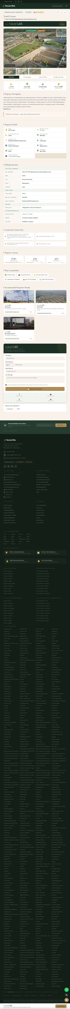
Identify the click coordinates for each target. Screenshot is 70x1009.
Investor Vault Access (51, 489)
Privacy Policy (51, 522)
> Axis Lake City (38, 780)
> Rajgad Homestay (55, 871)
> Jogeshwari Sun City (8, 677)
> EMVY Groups (7, 921)
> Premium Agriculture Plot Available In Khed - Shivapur (27, 765)
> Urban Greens (7, 801)
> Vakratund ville (54, 816)
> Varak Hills (38, 938)
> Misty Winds (7, 653)
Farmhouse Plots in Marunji (42, 578)
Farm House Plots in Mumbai (42, 603)
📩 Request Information (35, 389)
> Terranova (53, 902)
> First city (6, 710)
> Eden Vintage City (39, 689)
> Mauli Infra (38, 931)
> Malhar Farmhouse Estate (41, 873)
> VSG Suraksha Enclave (24, 816)
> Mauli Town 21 (54, 878)
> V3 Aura (6, 789)
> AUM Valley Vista (39, 787)
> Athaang (6, 705)
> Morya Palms (7, 926)
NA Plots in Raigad (8, 623)
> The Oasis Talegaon (24, 756)
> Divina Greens (7, 696)
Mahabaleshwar (22, 539)
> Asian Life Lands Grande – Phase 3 (43, 935)
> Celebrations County (8, 799)
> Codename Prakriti (23, 914)
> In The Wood (7, 880)
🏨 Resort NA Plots (19, 489)
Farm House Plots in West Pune (43, 610)
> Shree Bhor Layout (39, 852)
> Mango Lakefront (23, 885)
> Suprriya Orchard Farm (40, 648)
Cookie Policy (43, 995)
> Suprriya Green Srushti (56, 979)
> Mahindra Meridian (24, 744)
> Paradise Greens (39, 660)
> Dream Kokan (7, 986)
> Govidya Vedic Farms (40, 871)
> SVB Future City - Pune (56, 732)
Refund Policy (34, 995)
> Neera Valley (7, 832)
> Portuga (37, 672)
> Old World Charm (55, 813)
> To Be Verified (54, 947)
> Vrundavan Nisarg (39, 955)
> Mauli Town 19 (7, 897)
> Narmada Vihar (55, 883)
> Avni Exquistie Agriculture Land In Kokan (43, 777)
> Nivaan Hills (38, 712)
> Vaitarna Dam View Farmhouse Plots (27, 955)
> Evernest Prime (54, 705)
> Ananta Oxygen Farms (9, 957)
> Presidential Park (23, 657)
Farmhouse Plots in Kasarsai (42, 573)
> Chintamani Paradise (9, 792)
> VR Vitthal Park (39, 854)
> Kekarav (21, 681)
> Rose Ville (37, 971)
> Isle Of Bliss (22, 840)
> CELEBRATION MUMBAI (24, 736)
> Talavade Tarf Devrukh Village (58, 806)
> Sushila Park (38, 698)
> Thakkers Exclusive (24, 923)
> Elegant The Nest (23, 696)
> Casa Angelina (7, 732)
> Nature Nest (22, 849)
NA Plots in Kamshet (8, 615)
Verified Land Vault (51, 474)
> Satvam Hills (22, 665)
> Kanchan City (7, 689)
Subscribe (60, 425)
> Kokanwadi (22, 705)
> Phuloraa (53, 825)
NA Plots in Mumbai (8, 603)
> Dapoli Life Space (55, 712)
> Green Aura (6, 830)
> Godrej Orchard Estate (40, 967)
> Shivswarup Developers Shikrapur (27, 847)
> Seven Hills (6, 907)
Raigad (5, 539)
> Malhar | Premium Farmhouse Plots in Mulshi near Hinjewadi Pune (59, 828)
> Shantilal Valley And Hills (25, 777)
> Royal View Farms (23, 684)
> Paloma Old (22, 633)
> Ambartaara (22, 863)
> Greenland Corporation (24, 693)
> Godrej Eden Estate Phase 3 (25, 909)
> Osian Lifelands (55, 686)
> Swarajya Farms (55, 729)
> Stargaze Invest (7, 911)
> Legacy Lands (38, 899)
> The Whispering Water (9, 669)
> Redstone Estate (39, 720)
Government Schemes (19, 520)
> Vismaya (37, 729)
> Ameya (53, 808)
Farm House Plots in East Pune (43, 608)
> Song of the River (39, 950)
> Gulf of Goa (54, 962)
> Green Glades (38, 902)
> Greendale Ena (7, 717)
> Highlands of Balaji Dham (57, 964)
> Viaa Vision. (54, 708)
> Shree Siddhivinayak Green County (59, 760)
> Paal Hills (21, 801)
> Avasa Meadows (55, 744)
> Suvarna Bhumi (55, 679)
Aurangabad (6, 541)
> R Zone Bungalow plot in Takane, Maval (27, 782)
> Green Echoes (38, 914)
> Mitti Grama (7, 691)
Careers (51, 517)
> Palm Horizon (38, 705)
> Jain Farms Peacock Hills (25, 844)
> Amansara (6, 631)
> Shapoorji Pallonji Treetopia (41, 866)
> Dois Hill (21, 727)
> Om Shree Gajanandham (57, 897)
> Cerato (21, 928)
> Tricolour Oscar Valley (56, 698)
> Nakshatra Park (7, 916)
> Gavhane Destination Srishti (57, 852)
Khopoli (20, 541)
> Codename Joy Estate (24, 916)
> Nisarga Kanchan (23, 638)
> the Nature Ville (23, 818)
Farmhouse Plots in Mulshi (42, 571)
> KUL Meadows (54, 849)
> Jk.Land (6, 806)
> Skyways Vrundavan (56, 789)
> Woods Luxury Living (40, 895)
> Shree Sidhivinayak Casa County (11, 679)
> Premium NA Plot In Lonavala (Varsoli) (11, 770)
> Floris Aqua (6, 648)
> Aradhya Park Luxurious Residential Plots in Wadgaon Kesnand (43, 775)
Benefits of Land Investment (51, 484)
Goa (20, 536)
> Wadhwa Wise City (55, 890)
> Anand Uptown (55, 777)
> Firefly (5, 748)
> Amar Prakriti (7, 638)
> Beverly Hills (7, 780)
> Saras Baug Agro (55, 945)
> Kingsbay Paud (23, 629)
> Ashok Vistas (38, 909)
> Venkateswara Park (24, 753)
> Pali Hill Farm (22, 669)
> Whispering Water (39, 669)
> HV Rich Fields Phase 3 (24, 698)
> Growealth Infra (23, 878)
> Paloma (6, 657)
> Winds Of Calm (7, 693)
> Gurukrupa (22, 880)
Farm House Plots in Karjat (42, 615)
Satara (12, 539)
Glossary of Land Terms (19, 522)
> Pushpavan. (7, 712)
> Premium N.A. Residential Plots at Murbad (11, 904)
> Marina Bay (38, 945)
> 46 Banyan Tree (7, 629)
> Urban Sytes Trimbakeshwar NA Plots (11, 947)
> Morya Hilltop (7, 945)
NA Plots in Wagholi (8, 571)
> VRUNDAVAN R (54, 899)
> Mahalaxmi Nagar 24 (56, 835)
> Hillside (21, 717)
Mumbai (13, 534)
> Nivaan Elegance (39, 686)
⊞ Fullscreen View (58, 77)
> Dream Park (54, 950)
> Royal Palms (7, 887)
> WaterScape (38, 832)
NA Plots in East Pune (8, 610)
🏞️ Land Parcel (19, 497)
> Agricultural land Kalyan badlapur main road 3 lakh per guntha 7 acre (27, 811)
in (15, 1)
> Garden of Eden (7, 988)
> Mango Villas (54, 629)
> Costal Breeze (7, 760)
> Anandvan (54, 665)
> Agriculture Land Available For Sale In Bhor (59, 748)
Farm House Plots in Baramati (43, 605)
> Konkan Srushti (39, 736)
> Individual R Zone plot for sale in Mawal (27, 768)
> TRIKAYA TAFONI (39, 859)
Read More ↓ (7, 109)
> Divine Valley (38, 943)
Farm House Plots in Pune (42, 600)
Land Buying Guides (19, 510)
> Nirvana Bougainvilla (9, 890)
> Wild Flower (22, 899)
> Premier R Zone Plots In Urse (57, 772)
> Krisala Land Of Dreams (41, 844)
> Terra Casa (22, 820)
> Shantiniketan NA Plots (40, 653)
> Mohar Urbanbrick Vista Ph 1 (10, 849)
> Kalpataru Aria (7, 736)
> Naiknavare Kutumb (40, 744)
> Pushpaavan (54, 823)
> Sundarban (6, 741)
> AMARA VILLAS (7, 734)
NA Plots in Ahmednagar (9, 608)
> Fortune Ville (22, 974)
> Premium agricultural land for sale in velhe (11, 765)
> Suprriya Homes (23, 648)
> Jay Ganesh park (8, 818)
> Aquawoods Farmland (56, 794)
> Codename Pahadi (39, 811)
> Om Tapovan (7, 842)
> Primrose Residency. (55, 780)
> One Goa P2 (6, 775)
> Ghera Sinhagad (55, 741)
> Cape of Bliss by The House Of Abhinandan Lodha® (43, 801)
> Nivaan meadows (8, 816)
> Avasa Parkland (55, 784)
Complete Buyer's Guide (51, 477)
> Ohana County (54, 653)
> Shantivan (22, 808)
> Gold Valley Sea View (56, 696)
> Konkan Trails (7, 703)
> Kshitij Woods (7, 698)
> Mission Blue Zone (23, 959)
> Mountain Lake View (56, 969)
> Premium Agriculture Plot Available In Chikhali (11, 763)
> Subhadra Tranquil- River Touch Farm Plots (43, 837)
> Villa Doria (22, 859)
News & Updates (19, 505)
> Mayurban (6, 866)
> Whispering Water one (56, 669)
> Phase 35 (53, 751)
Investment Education (19, 512)
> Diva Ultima (38, 789)
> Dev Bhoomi (38, 880)
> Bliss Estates (38, 796)
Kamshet (13, 543)
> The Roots (53, 952)
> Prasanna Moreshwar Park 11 (10, 837)
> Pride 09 (21, 679)
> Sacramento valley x (8, 729)
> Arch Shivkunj (22, 981)
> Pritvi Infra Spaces (8, 952)
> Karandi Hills (7, 681)
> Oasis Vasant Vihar (24, 883)
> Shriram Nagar (7, 955)
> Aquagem (53, 636)
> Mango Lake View (23, 720)
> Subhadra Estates (55, 921)
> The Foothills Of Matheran (57, 693)
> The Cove (37, 799)
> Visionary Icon (7, 672)
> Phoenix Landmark (55, 923)
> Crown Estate (38, 657)
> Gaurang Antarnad (24, 708)
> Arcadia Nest (22, 938)
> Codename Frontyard (56, 657)
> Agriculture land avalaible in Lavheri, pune (43, 748)
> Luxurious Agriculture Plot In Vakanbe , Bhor (59, 770)
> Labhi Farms (38, 655)
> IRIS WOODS (7, 859)
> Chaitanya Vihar (23, 732)
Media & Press (51, 520)
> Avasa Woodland (8, 746)
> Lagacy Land (7, 813)
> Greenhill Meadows (8, 811)
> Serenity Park (7, 720)
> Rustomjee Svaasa (39, 957)
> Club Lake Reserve (39, 986)
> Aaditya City (38, 828)
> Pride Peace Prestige (55, 832)
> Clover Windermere (55, 689)
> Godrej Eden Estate (8, 674)
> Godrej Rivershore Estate (56, 885)
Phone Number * (9, 362)
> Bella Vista (6, 684)
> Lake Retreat (7, 744)
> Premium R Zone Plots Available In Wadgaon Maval (27, 772)
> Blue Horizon (22, 926)
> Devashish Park (55, 974)
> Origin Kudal (22, 969)
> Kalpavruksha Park (55, 792)
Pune (5, 534)
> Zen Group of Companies (57, 931)
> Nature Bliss (54, 746)
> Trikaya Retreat (54, 859)
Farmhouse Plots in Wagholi (42, 581)
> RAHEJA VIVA (7, 633)
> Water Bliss (54, 691)
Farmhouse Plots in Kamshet (42, 576)
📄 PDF (18, 409)
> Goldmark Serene (23, 672)
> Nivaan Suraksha (39, 629)
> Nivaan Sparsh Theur (40, 724)
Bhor (20, 543)
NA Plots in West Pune (8, 613)
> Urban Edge (6, 971)
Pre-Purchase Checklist (51, 482)
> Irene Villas (38, 808)
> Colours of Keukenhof (56, 863)
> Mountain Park (23, 986)
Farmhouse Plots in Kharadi (42, 586)
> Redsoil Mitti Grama (40, 847)
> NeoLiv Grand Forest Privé (25, 911)
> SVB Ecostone (7, 655)
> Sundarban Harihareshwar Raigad (11, 979)
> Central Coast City (39, 878)
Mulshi (12, 536)
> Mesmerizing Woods (24, 770)
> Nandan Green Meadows (25, 674)
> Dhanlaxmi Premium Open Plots (26, 952)
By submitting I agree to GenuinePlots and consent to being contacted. (27, 385)
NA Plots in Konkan (8, 620)
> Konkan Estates (39, 856)
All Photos (11, 77)
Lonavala (28, 534)
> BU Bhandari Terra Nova (57, 756)
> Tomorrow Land (55, 959)
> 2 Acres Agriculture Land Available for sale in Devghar (27, 748)
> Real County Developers (40, 665)
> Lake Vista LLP (23, 686)
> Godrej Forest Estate (56, 967)
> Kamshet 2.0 (38, 643)
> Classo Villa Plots (23, 935)
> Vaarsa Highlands (23, 758)
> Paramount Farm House (56, 650)
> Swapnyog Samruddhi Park (57, 981)
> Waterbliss (22, 722)
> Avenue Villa (22, 691)
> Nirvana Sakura (7, 935)
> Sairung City (38, 739)
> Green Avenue (22, 662)
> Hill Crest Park (7, 885)
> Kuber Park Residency (24, 832)
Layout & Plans (43, 77)
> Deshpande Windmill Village (26, 854)
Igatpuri (28, 541)
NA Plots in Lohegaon (8, 576)
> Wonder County (23, 636)
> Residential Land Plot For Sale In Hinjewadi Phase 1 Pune (11, 643)
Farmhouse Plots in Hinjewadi (42, 593)
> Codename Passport (40, 765)
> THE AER (37, 921)
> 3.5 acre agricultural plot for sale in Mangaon (27, 751)
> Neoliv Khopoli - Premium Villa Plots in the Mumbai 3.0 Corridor (43, 863)
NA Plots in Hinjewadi (8, 593)
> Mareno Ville (54, 710)
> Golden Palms (22, 796)
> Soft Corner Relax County (57, 840)
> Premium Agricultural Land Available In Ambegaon (59, 758)
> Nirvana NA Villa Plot (40, 641)
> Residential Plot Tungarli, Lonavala (59, 844)
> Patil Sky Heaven (8, 700)
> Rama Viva (22, 940)
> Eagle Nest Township (24, 804)
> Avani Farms (7, 665)
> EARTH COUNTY (7, 724)
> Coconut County (7, 650)
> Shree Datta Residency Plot (10, 854)
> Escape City (22, 710)
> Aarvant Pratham (8, 828)
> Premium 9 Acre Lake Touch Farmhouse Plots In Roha (11, 756)
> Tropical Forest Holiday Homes (11, 758)
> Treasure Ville (54, 971)
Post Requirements (51, 487)
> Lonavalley (22, 828)
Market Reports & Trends (19, 515)
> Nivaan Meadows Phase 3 (57, 820)
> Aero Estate (22, 868)
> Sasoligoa (53, 643)
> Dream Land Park (23, 902)
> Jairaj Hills (22, 943)
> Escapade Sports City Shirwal (10, 823)
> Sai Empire (6, 928)
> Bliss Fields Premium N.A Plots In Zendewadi (11, 782)
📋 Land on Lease (19, 492)
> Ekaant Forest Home (56, 717)
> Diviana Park (38, 715)
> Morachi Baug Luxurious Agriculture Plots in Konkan (11, 784)
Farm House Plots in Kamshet (42, 613)
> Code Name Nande (23, 653)
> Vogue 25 (6, 871)
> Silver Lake (22, 715)
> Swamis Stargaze (39, 806)
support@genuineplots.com (12, 455)
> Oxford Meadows (55, 909)
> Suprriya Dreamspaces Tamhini (26, 957)
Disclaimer (26, 995)
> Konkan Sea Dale (55, 703)
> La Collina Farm (39, 677)
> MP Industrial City (55, 933)
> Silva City (37, 952)
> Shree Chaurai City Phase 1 (10, 662)
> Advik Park (38, 662)
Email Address (9, 368)
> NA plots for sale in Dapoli (25, 643)
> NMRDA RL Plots (23, 931)
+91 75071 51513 (9, 451)
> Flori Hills (53, 720)
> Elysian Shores (54, 935)
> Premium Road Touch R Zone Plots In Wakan (27, 775)
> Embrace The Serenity (56, 955)
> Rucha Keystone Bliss (9, 667)
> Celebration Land (8, 962)
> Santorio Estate (54, 916)
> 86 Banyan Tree (7, 863)
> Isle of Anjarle (7, 959)
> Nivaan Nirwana (23, 873)
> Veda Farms (38, 734)
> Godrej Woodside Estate (24, 967)
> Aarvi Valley (22, 667)
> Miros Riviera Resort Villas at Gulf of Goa (27, 964)
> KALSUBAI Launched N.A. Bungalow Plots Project (11, 840)
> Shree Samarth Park (24, 741)
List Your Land (51, 512)
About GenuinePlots (51, 505)
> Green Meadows (39, 911)
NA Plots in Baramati (8, 605)
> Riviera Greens (54, 976)
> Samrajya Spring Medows (57, 842)
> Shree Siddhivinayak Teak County (11, 914)
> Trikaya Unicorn (7, 861)
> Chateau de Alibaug (40, 959)
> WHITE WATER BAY (39, 684)
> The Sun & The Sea (23, 806)
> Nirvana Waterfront (24, 641)
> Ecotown (6, 708)
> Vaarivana (6, 739)
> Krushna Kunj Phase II (56, 938)
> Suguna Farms (39, 861)
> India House (22, 871)
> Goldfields (37, 768)
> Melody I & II (38, 633)
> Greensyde (6, 923)
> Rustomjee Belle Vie (8, 899)
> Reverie (53, 684)
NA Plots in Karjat (7, 618)
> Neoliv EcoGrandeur (24, 890)
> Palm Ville (6, 974)
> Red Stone (37, 708)
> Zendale (37, 732)
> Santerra (53, 861)
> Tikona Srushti (38, 741)
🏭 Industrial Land (19, 479)
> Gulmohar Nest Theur (56, 854)
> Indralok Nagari (23, 794)
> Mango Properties (8, 919)
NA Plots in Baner (7, 591)
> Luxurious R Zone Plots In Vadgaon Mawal (43, 772)
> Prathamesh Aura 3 (24, 789)
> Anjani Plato (22, 799)
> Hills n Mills (38, 890)
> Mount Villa (6, 938)
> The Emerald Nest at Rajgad (41, 813)
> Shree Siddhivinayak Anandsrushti (43, 904)
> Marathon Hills (54, 926)
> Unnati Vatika (7, 873)
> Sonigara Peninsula (39, 645)
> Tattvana (37, 818)
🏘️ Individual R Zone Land (19, 482)
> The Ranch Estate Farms (57, 734)
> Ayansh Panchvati (39, 892)
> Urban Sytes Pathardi (56, 892)
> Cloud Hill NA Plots (39, 840)
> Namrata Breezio (39, 823)
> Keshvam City (38, 875)
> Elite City (37, 933)
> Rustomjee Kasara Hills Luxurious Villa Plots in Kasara (27, 780)
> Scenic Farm (54, 919)
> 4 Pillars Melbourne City (56, 837)
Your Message (8, 374)
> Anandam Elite (23, 887)
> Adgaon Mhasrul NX (24, 895)
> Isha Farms (54, 722)
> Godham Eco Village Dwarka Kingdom (27, 660)
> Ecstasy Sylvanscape (24, 787)
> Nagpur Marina (39, 897)
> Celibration (22, 813)
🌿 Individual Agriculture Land (19, 487)
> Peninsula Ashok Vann (9, 787)
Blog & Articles (19, 508)
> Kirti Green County (8, 852)
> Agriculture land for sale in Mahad (11, 751)
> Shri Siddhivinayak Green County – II (27, 950)
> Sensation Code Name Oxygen (26, 983)
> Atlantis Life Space (8, 883)
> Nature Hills (38, 638)
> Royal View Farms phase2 (57, 811)
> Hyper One (53, 655)
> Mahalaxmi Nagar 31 (40, 887)
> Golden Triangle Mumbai (41, 962)
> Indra (5, 727)
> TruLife (21, 875)
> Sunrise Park (38, 981)
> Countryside (54, 715)
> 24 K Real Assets (8, 777)
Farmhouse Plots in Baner (42, 591)
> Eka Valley (22, 976)
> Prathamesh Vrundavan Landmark (59, 940)
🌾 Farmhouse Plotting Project (19, 474)
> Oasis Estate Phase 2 (56, 907)
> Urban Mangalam (55, 681)
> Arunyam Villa (23, 631)
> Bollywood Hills (39, 650)
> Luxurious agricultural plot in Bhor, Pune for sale (27, 760)
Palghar (28, 539)
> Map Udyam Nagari (56, 847)
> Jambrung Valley (8, 969)
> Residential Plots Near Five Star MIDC (43, 770)
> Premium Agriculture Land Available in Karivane (43, 751)
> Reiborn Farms (54, 662)
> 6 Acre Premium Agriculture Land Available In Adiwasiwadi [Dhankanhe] (11, 753)
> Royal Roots (38, 926)
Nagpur (13, 541)
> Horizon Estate (38, 816)
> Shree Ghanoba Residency (25, 763)
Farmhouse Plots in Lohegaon (42, 583)
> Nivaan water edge (23, 724)
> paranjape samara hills (25, 784)
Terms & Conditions (17, 995)
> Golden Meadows (55, 645)
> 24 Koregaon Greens (56, 868)
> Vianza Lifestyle (39, 919)
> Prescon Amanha (39, 782)
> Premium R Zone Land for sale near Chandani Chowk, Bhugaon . (11, 772)
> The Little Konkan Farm (56, 943)
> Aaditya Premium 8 (8, 878)
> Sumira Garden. (23, 712)
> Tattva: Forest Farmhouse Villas (11, 636)
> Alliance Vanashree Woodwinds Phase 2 (43, 784)
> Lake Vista (38, 667)
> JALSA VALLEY (7, 892)
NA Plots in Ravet (7, 588)
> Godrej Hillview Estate (9, 967)
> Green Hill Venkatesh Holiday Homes (11, 844)
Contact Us (51, 508)
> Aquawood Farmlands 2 (57, 911)
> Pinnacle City (54, 796)
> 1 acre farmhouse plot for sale (58, 753)
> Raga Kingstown (7, 686)
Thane (27, 536)
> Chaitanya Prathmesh (9, 902)
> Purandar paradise (24, 729)
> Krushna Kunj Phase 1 (40, 756)
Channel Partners (51, 515)
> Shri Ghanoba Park (8, 847)
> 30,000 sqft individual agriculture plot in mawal (43, 746)
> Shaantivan (38, 794)
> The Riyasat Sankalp (24, 823)
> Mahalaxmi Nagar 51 (40, 983)
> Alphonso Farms (23, 650)
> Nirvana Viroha (55, 875)
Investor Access (58, 6)
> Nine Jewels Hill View (40, 842)
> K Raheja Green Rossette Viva (10, 909)
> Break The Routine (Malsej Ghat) (42, 722)
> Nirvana (6, 641)
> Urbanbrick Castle (55, 904)
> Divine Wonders (39, 691)
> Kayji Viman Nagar (55, 775)
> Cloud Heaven (22, 947)
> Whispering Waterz (55, 887)
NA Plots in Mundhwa (8, 586)
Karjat (5, 536)
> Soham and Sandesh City (41, 885)
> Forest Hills (38, 792)
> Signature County (23, 971)
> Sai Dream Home (55, 660)
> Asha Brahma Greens (24, 837)
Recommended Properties (51, 479)
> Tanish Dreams (39, 849)
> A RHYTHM (38, 631)
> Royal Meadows (23, 746)
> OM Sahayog (38, 979)
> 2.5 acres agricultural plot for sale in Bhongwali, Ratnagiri (43, 758)
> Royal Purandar (39, 674)
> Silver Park (37, 928)
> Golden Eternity (39, 696)
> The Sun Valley (54, 724)
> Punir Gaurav (22, 979)
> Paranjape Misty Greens (41, 820)
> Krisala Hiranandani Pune (10, 820)
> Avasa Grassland (55, 674)
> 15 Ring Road (54, 667)
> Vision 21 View (7, 933)
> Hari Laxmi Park (55, 914)
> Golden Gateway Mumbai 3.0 (26, 962)
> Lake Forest (22, 734)
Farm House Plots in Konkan (42, 618)
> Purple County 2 (39, 681)
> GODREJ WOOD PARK (40, 636)
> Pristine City (22, 689)
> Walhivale (6, 875)
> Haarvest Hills (38, 679)
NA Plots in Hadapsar (8, 573)
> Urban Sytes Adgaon (8, 895)
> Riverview (37, 868)
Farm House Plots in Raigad (42, 620)
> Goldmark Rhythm (23, 842)
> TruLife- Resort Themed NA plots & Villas (59, 782)
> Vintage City (54, 631)
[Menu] (66, 6)
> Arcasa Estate (38, 947)
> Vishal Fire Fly (7, 804)
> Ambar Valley (54, 830)
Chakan (5, 543)
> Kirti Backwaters (55, 763)
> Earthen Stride (22, 739)
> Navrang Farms (23, 856)
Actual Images (27, 77)
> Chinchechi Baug (55, 648)
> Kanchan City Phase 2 (9, 825)
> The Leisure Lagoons (56, 765)
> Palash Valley (7, 768)
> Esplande (53, 873)
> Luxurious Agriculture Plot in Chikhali (43, 760)
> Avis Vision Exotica (39, 804)
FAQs (51, 492)
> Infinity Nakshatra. (39, 710)
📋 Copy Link (9, 409)
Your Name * (8, 355)
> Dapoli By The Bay (55, 727)
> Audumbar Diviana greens (10, 722)
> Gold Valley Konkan (24, 703)
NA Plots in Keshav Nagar (9, 583)
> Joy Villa (6, 868)
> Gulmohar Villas (55, 672)
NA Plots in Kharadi (8, 578)
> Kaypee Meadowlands (56, 880)
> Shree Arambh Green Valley (41, 923)
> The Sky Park (7, 715)
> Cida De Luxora (23, 988)
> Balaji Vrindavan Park (40, 835)
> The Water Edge (55, 804)
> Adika (52, 638)
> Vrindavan (54, 928)
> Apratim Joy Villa (55, 957)
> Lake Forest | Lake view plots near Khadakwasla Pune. (27, 830)
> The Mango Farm (55, 856)
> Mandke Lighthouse (8, 808)
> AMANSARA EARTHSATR (40, 727)
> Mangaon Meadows (56, 986)
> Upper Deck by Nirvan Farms (26, 919)
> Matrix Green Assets (56, 801)
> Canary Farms (23, 792)
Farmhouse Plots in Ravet (42, 588)
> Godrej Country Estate (40, 700)
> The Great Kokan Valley (40, 703)
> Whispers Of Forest (55, 799)
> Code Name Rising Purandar (41, 969)
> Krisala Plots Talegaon (56, 818)
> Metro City (53, 895)
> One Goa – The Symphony (10, 964)
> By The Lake (22, 897)
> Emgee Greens (38, 825)
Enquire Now (61, 1006)
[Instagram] (18, 2)
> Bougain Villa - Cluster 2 (25, 852)
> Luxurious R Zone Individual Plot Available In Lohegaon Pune (43, 753)
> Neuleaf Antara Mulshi (24, 933)
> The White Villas (39, 907)
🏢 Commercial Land (19, 477)
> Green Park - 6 (7, 976)
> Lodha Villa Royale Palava (41, 693)
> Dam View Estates (39, 916)
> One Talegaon (22, 945)
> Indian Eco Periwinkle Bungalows (26, 700)
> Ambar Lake (7, 645)
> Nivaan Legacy (54, 641)
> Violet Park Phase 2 (39, 717)
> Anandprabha (54, 768)
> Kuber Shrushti (23, 907)
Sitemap (50, 995)
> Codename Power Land (24, 825)
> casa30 (21, 866)
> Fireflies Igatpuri (23, 921)
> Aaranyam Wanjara (8, 931)
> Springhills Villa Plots (40, 964)
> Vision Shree (38, 974)
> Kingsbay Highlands (8, 950)
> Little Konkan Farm (8, 940)
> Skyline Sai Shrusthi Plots (9, 983)
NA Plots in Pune (7, 600)
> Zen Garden (38, 883)
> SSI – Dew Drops (23, 892)
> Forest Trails (54, 633)
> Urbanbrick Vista (8, 796)
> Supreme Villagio (55, 739)
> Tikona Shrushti (23, 861)
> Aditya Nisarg (7, 794)
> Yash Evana (7, 835)
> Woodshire (6, 660)
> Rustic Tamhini (23, 645)
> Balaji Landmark (8, 981)
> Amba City (54, 983)
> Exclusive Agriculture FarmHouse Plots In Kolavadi (43, 763)
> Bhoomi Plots (22, 677)
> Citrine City (54, 677)
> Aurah (53, 866)
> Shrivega (53, 736)
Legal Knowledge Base (19, 517)
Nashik (20, 534)
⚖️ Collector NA (19, 494)
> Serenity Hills (7, 856)
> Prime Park (38, 976)
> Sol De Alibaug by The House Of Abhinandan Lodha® (59, 700)
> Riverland (21, 655)
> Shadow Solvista (23, 835)
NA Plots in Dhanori (8, 581)
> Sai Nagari (38, 940)
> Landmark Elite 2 (23, 904)
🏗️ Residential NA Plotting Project (19, 484)
